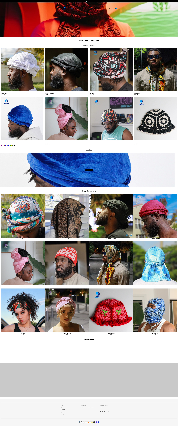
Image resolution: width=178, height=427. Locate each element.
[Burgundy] (2, 145)
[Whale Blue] (5, 145)
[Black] (14, 145)
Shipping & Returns (64, 407)
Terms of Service (64, 412)
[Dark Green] (10, 145)
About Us (62, 414)
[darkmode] (116, 8)
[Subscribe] (115, 408)
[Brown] (4, 145)
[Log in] (109, 8)
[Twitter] (98, 4)
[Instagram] (102, 4)
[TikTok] (104, 4)
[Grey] (7, 145)
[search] (111, 8)
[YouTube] (106, 4)
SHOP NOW (89, 170)
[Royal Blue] (8, 145)
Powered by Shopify (91, 423)
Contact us (63, 409)
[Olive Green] (12, 145)
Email (101, 407)
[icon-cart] (113, 8)
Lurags (87, 423)
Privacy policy (63, 411)
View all (89, 149)
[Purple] (1, 145)
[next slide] (175, 1)
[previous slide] (3, 1)
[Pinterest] (100, 4)
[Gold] (11, 145)
